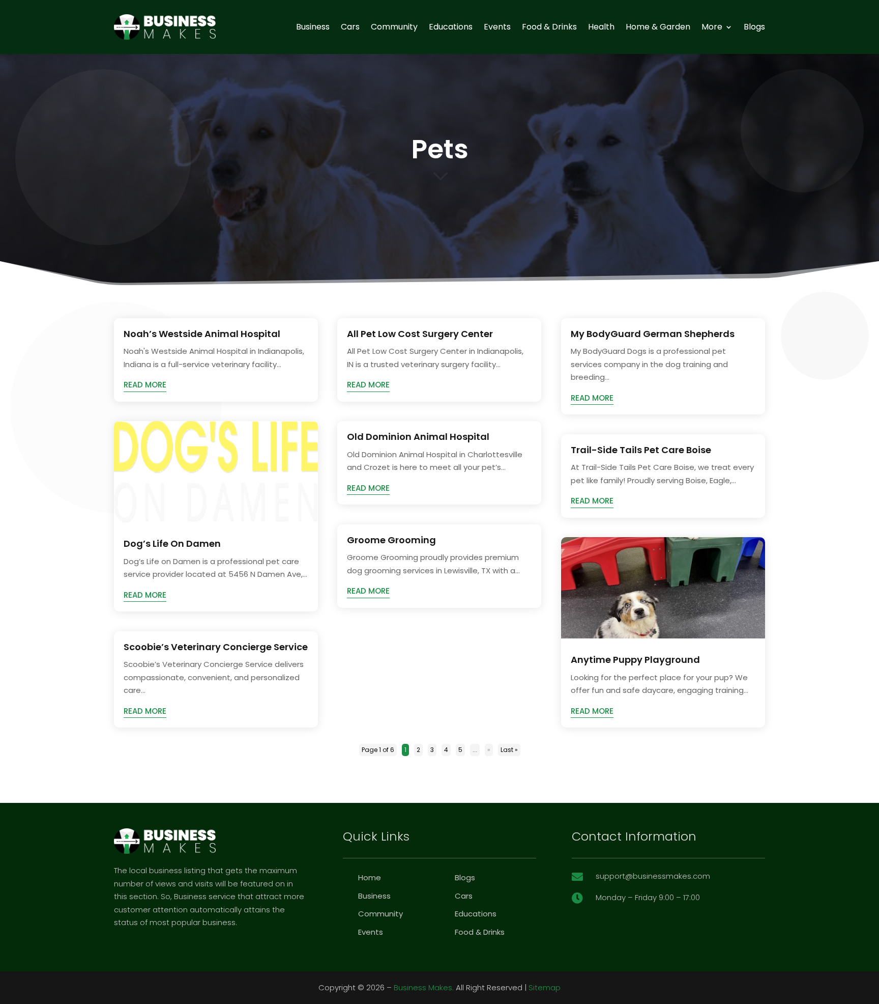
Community (394, 27)
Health (601, 27)
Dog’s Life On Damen (172, 543)
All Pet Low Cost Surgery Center (420, 333)
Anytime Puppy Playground (635, 659)
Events (497, 27)
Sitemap (545, 987)
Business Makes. (424, 987)
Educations (451, 27)
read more (145, 384)
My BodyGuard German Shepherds (653, 333)
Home (369, 877)
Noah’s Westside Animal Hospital (202, 333)
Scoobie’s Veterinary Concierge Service (216, 646)
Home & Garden (658, 27)
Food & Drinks (549, 27)
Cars (350, 27)
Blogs (754, 27)
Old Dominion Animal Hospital (418, 436)
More (711, 27)
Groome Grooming (391, 540)
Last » (509, 749)
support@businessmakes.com (653, 876)
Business (313, 27)
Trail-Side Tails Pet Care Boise (641, 449)
